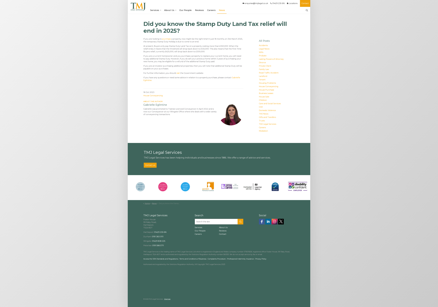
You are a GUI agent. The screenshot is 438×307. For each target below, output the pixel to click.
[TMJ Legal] (138, 6)
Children (263, 100)
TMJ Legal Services (267, 124)
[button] (240, 221)
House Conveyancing (153, 96)
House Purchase (266, 90)
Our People (185, 10)
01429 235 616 (278, 3)
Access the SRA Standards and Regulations (160, 259)
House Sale (264, 97)
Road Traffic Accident (269, 73)
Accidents (263, 45)
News (222, 10)
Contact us (150, 165)
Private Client (265, 66)
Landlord (263, 76)
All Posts (264, 40)
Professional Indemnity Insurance (240, 259)
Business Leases (266, 93)
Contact (305, 3)
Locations (293, 3)
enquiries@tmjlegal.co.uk (256, 3)
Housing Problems (267, 83)
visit (178, 73)
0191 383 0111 (157, 237)
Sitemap (167, 299)
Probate (262, 56)
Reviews (199, 10)
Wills (261, 52)
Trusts (262, 121)
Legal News (264, 49)
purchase (166, 39)
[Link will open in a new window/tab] (262, 221)
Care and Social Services (270, 103)
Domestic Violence (267, 110)
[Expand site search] (306, 10)
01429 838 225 (158, 241)
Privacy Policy (260, 259)
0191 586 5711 (158, 245)
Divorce (262, 62)
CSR (261, 107)
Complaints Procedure (217, 259)
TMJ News (263, 114)
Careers (211, 10)
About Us (169, 10)
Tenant (262, 80)
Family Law (264, 69)
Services (154, 10)
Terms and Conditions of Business (192, 259)
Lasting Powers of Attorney (271, 59)
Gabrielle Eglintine (155, 104)
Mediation (263, 131)
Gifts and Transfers (267, 117)
